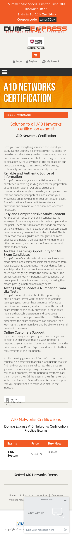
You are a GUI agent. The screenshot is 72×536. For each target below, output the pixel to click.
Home (9, 115)
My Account (53, 61)
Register (33, 61)
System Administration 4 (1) (14, 400)
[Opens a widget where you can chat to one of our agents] (47, 515)
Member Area (16, 500)
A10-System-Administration (16, 456)
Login (19, 61)
